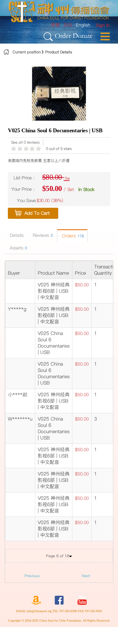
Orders (73, 236)
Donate (83, 35)
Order (63, 35)
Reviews (43, 235)
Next (86, 575)
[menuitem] (103, 25)
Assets (18, 248)
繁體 (55, 25)
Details (17, 235)
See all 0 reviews (25, 142)
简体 (68, 25)
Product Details (58, 52)
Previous (32, 575)
